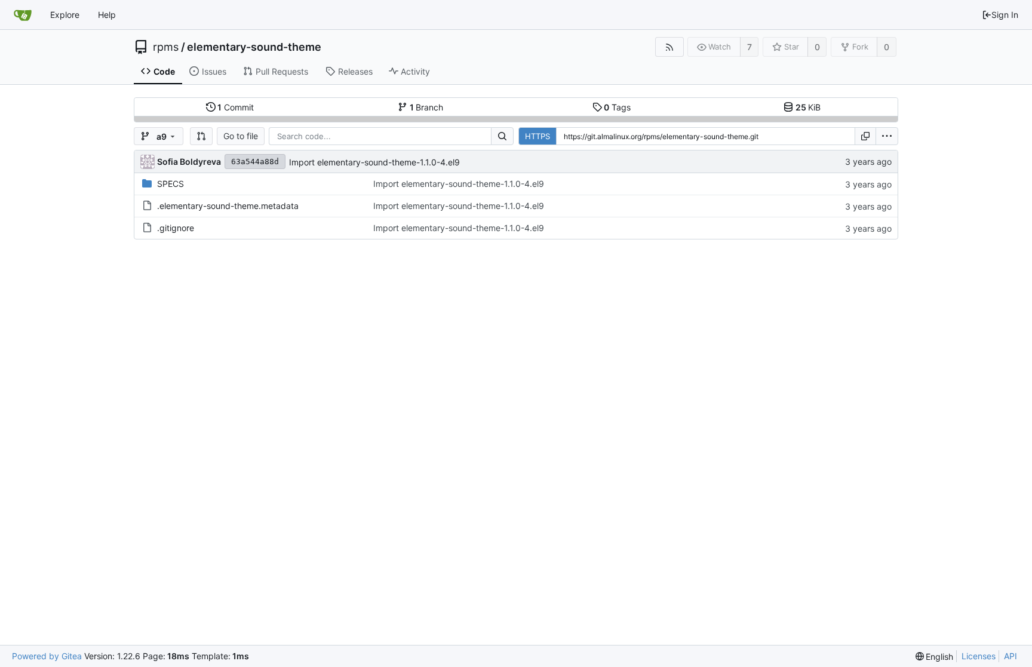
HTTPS (537, 136)
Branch (427, 107)
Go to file (240, 136)
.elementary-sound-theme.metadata (228, 206)
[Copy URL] (865, 136)
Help (107, 15)
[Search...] (502, 136)
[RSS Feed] (669, 47)
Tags (617, 107)
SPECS (170, 184)
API (1010, 656)
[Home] (22, 15)
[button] (201, 136)
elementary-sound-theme (254, 47)
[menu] (887, 136)
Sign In (1004, 15)
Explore (64, 15)
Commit (235, 107)
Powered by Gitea (47, 656)
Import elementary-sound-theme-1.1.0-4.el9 (374, 162)
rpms (166, 47)
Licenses (979, 656)
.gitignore (175, 228)
